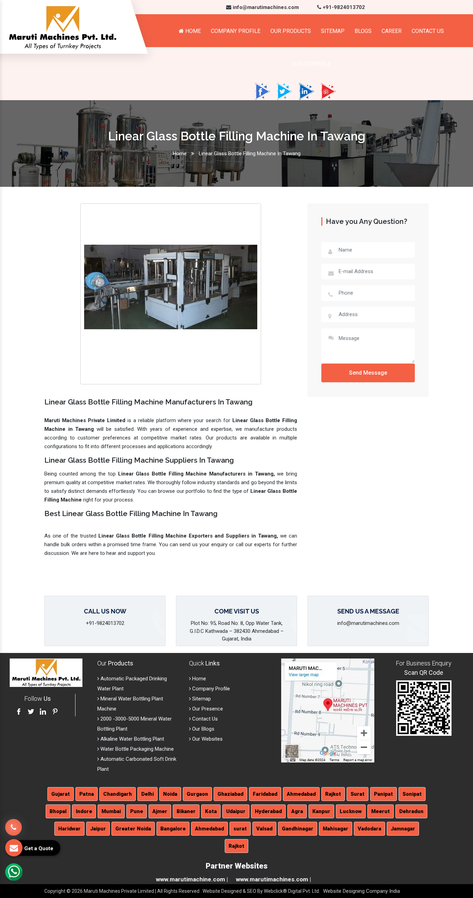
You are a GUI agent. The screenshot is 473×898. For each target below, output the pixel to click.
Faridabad (265, 794)
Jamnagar (403, 829)
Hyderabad (268, 811)
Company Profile (235, 31)
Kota (211, 811)
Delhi (147, 794)
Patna (86, 794)
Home (192, 31)
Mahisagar (335, 829)
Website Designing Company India (361, 891)
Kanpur (321, 811)
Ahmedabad (301, 794)
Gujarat (60, 794)
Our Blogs (202, 729)
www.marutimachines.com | (273, 879)
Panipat (383, 794)
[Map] (327, 710)
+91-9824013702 (343, 7)
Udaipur (236, 811)
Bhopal (58, 811)
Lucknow (351, 811)
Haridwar (69, 829)
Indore (84, 811)
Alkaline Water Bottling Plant (131, 739)
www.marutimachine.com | (192, 879)
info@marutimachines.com (265, 7)
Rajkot (333, 794)
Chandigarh (117, 794)
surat (240, 829)
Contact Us (428, 31)
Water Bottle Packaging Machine (136, 749)
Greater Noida (133, 829)
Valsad (264, 829)
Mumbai (111, 811)
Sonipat (412, 794)
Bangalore (173, 829)
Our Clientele (311, 64)
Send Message (368, 372)
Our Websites (207, 739)
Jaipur (98, 829)
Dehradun (411, 811)
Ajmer (159, 811)
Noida (170, 794)
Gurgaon (197, 794)
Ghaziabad (230, 794)
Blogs (363, 31)
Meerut (380, 811)
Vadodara (369, 829)
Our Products (290, 31)
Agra (297, 811)
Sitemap (333, 31)
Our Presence (207, 709)
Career (392, 31)
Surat (357, 794)
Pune (136, 811)
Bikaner (186, 811)
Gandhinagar (297, 829)
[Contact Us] (13, 825)
